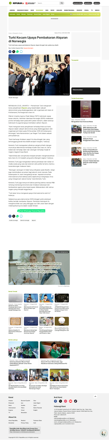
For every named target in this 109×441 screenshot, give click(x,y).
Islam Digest (46, 14)
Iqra (22, 403)
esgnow (79, 10)
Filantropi (30, 14)
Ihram (52, 14)
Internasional (12, 407)
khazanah (39, 10)
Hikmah (23, 14)
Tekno (22, 407)
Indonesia (12, 14)
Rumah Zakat (37, 14)
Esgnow (11, 410)
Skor (34, 400)
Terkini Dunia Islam (77, 98)
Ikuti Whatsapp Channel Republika (32, 211)
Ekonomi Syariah (22, 10)
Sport (34, 405)
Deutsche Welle (77, 3)
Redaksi (23, 420)
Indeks (97, 10)
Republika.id (87, 3)
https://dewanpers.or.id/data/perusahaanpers (22, 432)
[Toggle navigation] (10, 3)
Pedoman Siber (37, 420)
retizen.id (96, 3)
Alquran (24, 108)
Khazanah (15, 33)
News (10, 405)
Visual (22, 410)
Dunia (18, 14)
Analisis (23, 405)
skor (32, 10)
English (35, 410)
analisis (59, 10)
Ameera (11, 400)
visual (86, 10)
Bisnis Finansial (69, 10)
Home (10, 33)
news (52, 10)
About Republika (13, 420)
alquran (34, 220)
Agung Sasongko (28, 48)
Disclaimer (11, 423)
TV (92, 10)
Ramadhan (24, 412)
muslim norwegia (13, 220)
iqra (46, 10)
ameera (12, 10)
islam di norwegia (24, 220)
